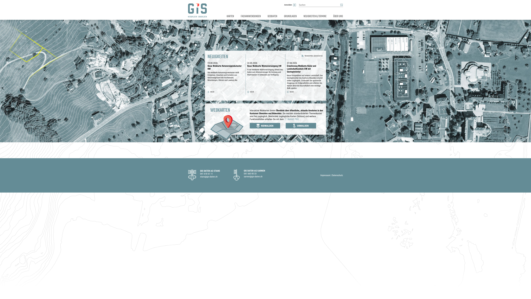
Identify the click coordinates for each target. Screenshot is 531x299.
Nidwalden (267, 125)
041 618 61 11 (206, 173)
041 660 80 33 (250, 173)
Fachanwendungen (251, 16)
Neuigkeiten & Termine (315, 16)
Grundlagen (290, 16)
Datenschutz (337, 175)
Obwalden (303, 125)
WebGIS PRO (293, 119)
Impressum (325, 175)
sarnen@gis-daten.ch (253, 176)
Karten (230, 16)
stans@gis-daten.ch (209, 176)
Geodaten (272, 16)
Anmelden (288, 5)
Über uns (338, 16)
